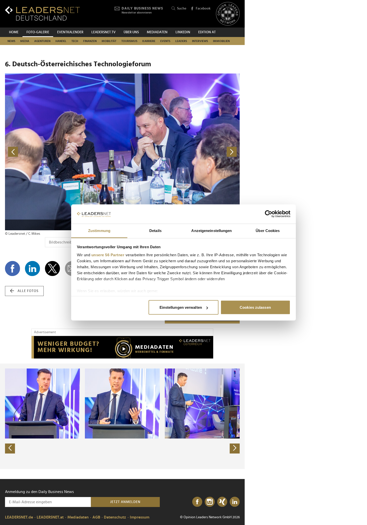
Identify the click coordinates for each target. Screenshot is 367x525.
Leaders (181, 41)
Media (24, 41)
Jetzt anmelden (125, 502)
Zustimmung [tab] (99, 230)
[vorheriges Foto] (63, 152)
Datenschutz (115, 517)
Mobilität (109, 41)
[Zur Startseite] (42, 13)
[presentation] (10, 449)
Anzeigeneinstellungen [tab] (211, 230)
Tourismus (129, 41)
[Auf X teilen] (52, 268)
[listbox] (122, 416)
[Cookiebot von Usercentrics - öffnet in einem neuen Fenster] (268, 214)
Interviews (200, 41)
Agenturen (42, 41)
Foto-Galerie (37, 32)
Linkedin (183, 32)
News (11, 41)
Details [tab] (155, 230)
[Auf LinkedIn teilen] (32, 268)
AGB (96, 517)
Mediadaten (157, 32)
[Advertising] (122, 347)
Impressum (139, 517)
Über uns (131, 32)
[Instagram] (210, 502)
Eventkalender (70, 32)
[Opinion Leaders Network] (228, 14)
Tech (74, 41)
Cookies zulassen (255, 307)
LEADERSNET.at (50, 517)
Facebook (203, 8)
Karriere (148, 41)
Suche (181, 8)
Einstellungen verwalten (181, 307)
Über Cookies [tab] (268, 230)
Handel (60, 41)
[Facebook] (197, 502)
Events (165, 41)
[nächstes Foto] (181, 152)
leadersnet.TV (103, 32)
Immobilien (221, 41)
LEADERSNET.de (19, 517)
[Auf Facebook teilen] (12, 268)
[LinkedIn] (235, 502)
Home (13, 32)
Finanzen (90, 41)
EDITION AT (207, 32)
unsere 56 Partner (108, 254)
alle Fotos (27, 291)
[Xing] (222, 502)
